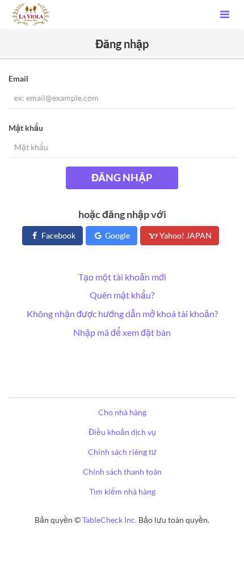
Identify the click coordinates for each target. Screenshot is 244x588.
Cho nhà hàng (122, 412)
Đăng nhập (121, 177)
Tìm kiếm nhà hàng (122, 491)
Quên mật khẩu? (122, 294)
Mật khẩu (26, 128)
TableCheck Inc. (109, 520)
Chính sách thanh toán (122, 471)
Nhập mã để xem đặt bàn (122, 332)
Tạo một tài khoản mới (122, 276)
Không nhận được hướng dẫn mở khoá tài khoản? (122, 313)
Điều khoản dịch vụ (122, 432)
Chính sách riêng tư (122, 452)
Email (18, 78)
